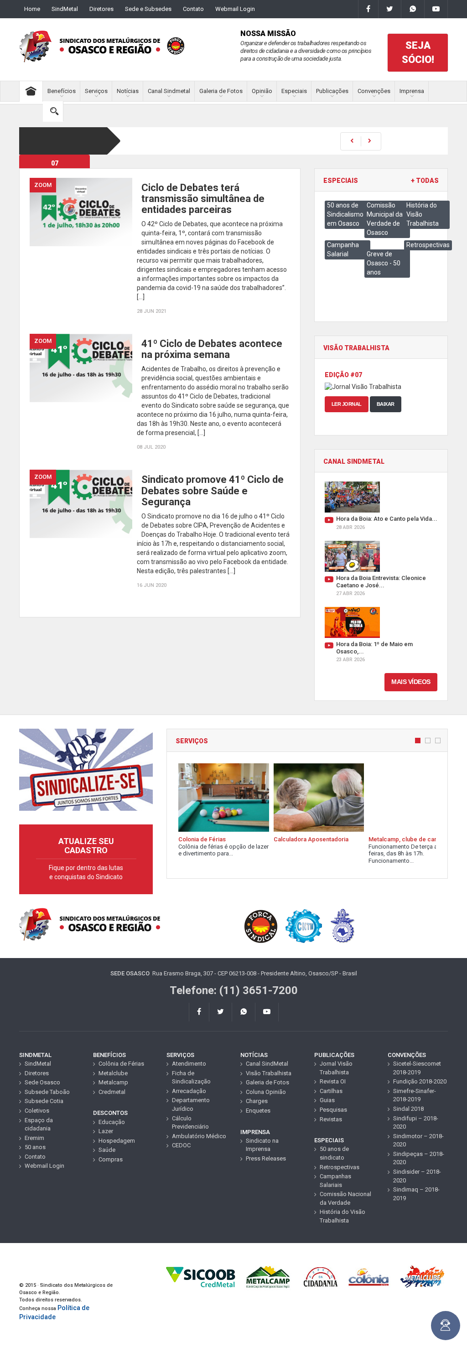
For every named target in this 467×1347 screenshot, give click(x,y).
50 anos (35, 1147)
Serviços (96, 91)
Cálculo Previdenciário (190, 1122)
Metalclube (113, 1073)
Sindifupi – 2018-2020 (415, 1122)
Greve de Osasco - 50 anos (383, 263)
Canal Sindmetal (169, 91)
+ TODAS (425, 180)
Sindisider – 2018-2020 (417, 1176)
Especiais (294, 91)
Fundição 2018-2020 (419, 1081)
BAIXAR (385, 404)
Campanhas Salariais (335, 1180)
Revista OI (333, 1081)
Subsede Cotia (44, 1101)
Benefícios (61, 91)
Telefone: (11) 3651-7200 (234, 990)
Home (32, 8)
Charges (257, 1101)
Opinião (262, 91)
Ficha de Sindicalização (191, 1077)
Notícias (128, 91)
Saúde (107, 1149)
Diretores (101, 8)
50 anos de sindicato (334, 1153)
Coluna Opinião (266, 1091)
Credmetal (112, 1091)
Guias (327, 1100)
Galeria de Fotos (221, 91)
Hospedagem (117, 1140)
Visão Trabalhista (268, 1073)
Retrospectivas (428, 245)
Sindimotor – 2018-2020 (418, 1140)
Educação (112, 1122)
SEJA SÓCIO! (418, 52)
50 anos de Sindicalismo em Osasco (345, 214)
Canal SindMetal (267, 1063)
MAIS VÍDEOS (411, 681)
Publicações (332, 91)
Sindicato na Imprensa (262, 1145)
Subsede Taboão (47, 1091)
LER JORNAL (347, 404)
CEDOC (181, 1145)
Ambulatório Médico (199, 1136)
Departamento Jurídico (191, 1104)
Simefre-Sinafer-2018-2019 (414, 1095)
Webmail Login (235, 8)
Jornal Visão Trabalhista (336, 1068)
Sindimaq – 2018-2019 (416, 1194)
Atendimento (189, 1063)
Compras (111, 1159)
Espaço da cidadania (39, 1124)
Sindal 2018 (408, 1108)
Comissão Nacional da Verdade (345, 1198)
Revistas (331, 1119)
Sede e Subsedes (148, 8)
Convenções (374, 91)
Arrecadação (189, 1091)
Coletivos (37, 1110)
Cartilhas (331, 1091)
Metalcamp (113, 1082)
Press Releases (266, 1158)
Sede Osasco (42, 1082)
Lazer (106, 1131)
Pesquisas (333, 1109)
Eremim (34, 1138)
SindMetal (65, 8)
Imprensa (412, 91)
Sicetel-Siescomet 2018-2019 (417, 1068)
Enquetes (258, 1110)
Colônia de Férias (121, 1063)
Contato (193, 8)
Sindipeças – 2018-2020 (418, 1158)
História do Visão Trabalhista (342, 1216)
